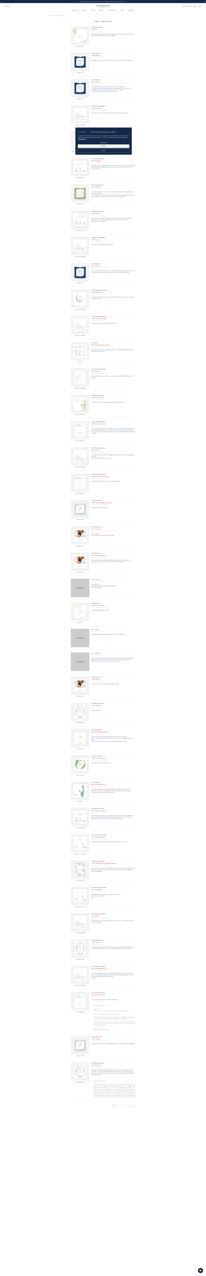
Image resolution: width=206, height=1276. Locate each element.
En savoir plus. (82, 139)
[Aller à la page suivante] (133, 1106)
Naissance (84, 10)
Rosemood (52, 15)
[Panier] (200, 6)
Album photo (75, 10)
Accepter (103, 146)
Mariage (93, 10)
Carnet (122, 10)
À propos (7, 6)
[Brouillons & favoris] (197, 6)
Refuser (103, 150)
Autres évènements (112, 10)
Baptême (101, 10)
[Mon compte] (194, 6)
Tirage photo (131, 10)
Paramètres (103, 142)
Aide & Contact (187, 6)
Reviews (58, 15)
